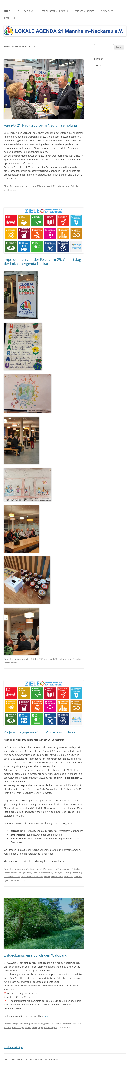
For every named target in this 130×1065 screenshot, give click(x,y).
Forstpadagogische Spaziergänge (27, 1027)
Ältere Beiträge (13, 1047)
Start (7, 11)
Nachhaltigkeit (50, 1027)
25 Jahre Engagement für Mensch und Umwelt (41, 732)
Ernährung (77, 872)
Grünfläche (37, 876)
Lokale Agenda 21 (26, 11)
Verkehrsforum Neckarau (55, 11)
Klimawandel (57, 876)
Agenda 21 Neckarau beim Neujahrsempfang (40, 125)
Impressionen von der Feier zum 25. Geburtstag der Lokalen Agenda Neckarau (42, 261)
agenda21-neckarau (55, 186)
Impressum (9, 18)
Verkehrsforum (18, 880)
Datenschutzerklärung (13, 1059)
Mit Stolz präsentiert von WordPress (42, 1059)
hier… (47, 1016)
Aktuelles (75, 186)
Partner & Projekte (84, 11)
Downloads (107, 11)
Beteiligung (65, 872)
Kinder (47, 876)
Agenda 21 (35, 872)
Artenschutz (46, 872)
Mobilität (68, 876)
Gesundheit (26, 876)
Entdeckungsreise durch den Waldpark (35, 955)
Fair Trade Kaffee (12, 876)
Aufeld (56, 872)
